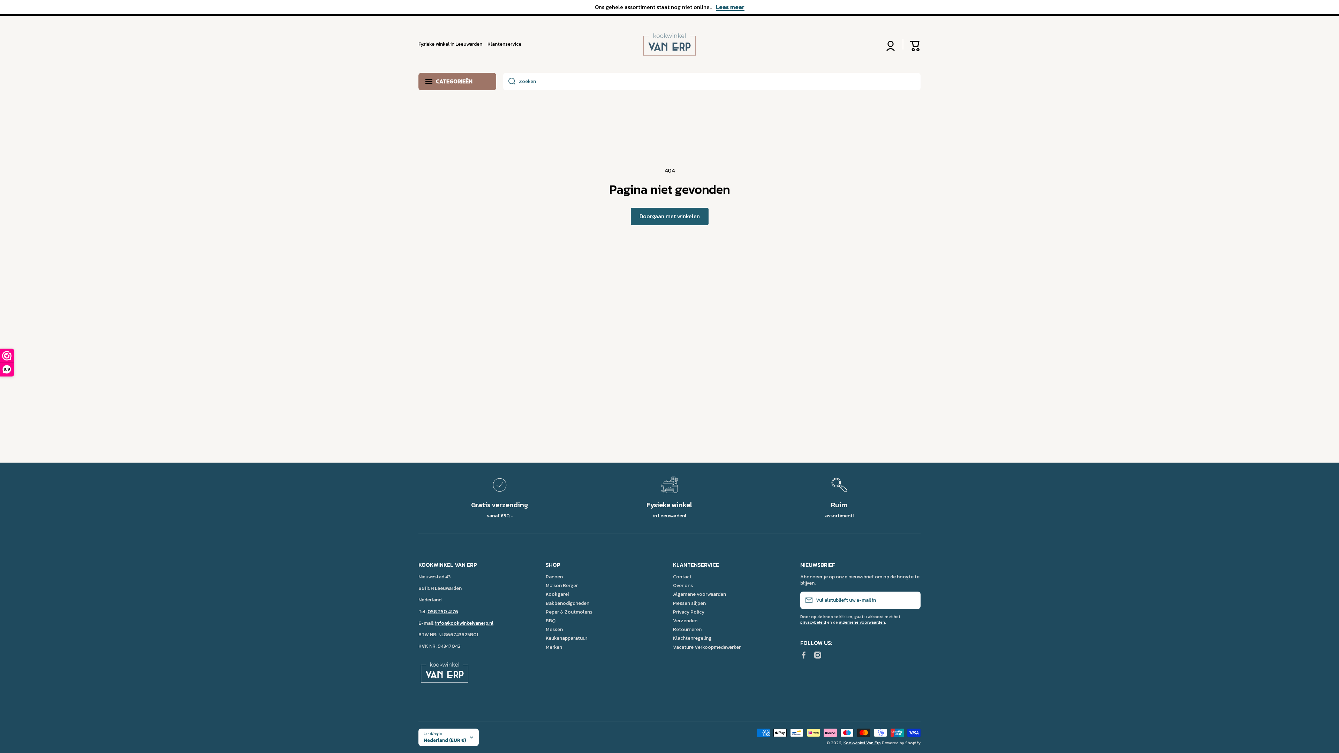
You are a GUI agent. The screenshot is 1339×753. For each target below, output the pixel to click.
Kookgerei (557, 594)
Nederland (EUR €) (445, 740)
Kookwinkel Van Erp (862, 743)
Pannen (554, 576)
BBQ (550, 620)
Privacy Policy (688, 611)
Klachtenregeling (692, 637)
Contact (682, 576)
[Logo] (669, 44)
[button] (915, 44)
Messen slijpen (689, 603)
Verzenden (685, 620)
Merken (554, 647)
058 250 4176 (443, 611)
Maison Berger (562, 585)
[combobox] (712, 81)
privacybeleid (813, 622)
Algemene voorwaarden (699, 594)
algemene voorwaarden (862, 622)
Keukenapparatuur (566, 637)
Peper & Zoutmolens (569, 611)
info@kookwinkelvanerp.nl (464, 623)
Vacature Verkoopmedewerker (707, 647)
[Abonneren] (912, 600)
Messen (554, 629)
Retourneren (687, 629)
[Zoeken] (509, 81)
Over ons (683, 585)
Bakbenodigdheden (567, 603)
